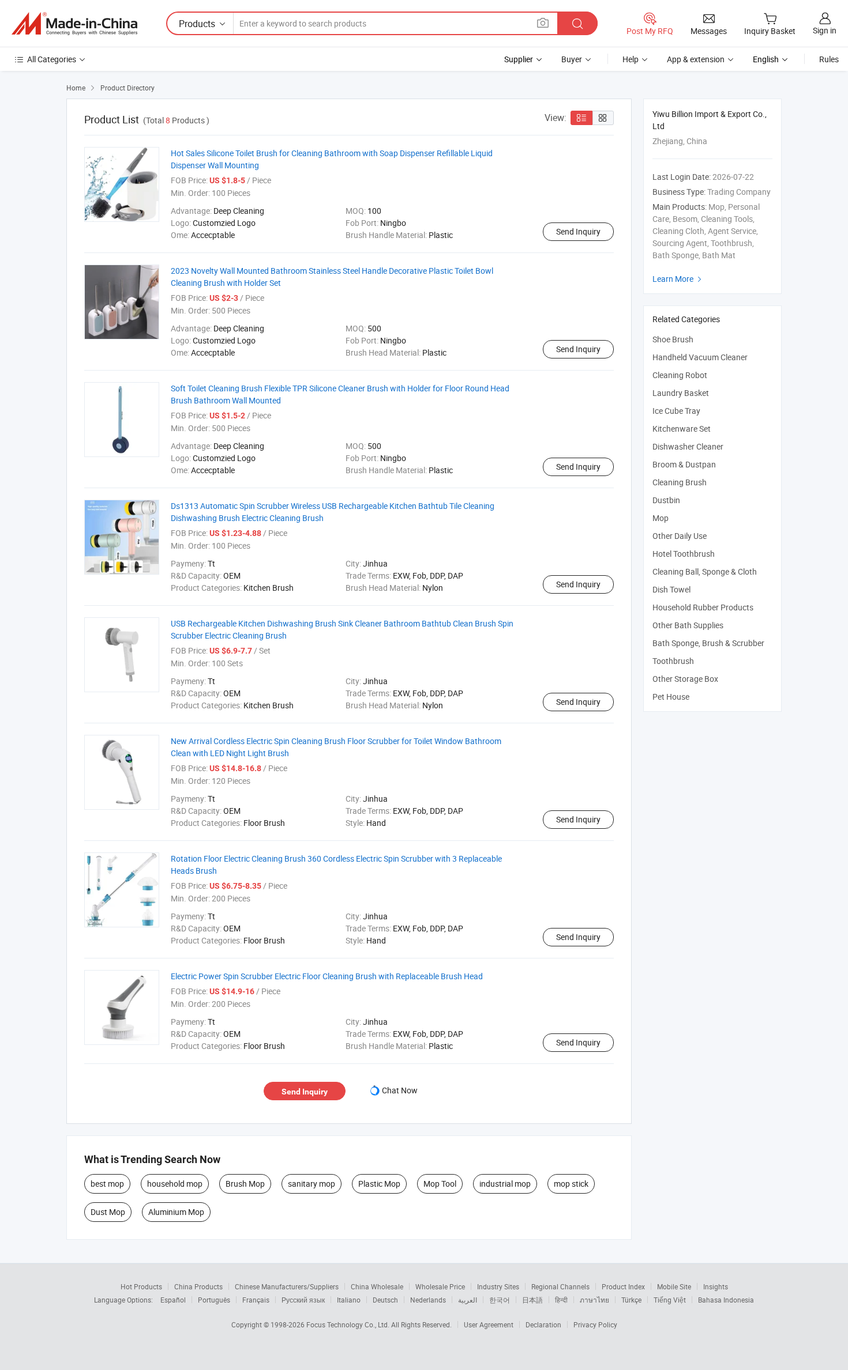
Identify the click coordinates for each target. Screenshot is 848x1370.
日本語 (532, 1299)
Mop (660, 517)
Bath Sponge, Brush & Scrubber (708, 642)
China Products (198, 1286)
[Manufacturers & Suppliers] (74, 24)
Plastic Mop (379, 1183)
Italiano (349, 1299)
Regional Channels (560, 1286)
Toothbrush (673, 660)
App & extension (696, 59)
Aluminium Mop (176, 1211)
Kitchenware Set (681, 428)
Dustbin (666, 500)
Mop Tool (439, 1183)
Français (255, 1299)
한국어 (499, 1299)
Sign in (824, 30)
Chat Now (400, 1090)
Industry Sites (498, 1286)
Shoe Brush (672, 339)
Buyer (571, 59)
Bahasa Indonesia (726, 1299)
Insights (715, 1286)
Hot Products (141, 1286)
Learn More (678, 278)
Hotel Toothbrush (683, 553)
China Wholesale (377, 1286)
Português (214, 1299)
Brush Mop (245, 1183)
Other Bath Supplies (687, 625)
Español (173, 1299)
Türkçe (631, 1299)
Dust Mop (108, 1211)
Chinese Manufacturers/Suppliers (287, 1286)
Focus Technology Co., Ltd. (348, 1324)
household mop (174, 1183)
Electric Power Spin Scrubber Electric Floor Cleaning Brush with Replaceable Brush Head (327, 976)
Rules (829, 59)
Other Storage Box (685, 678)
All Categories (51, 59)
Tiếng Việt (670, 1299)
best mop (107, 1183)
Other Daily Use (679, 535)
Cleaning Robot (679, 374)
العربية (467, 1299)
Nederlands (428, 1299)
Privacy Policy (595, 1324)
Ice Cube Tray (676, 410)
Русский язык (303, 1299)
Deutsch (385, 1299)
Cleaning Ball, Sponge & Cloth (704, 571)
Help (630, 59)
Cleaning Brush (679, 482)
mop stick (571, 1183)
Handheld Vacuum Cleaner (700, 357)
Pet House (670, 696)
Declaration (543, 1324)
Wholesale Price (440, 1286)
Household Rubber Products (702, 607)
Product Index (623, 1286)
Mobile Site (674, 1286)
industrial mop (505, 1183)
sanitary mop (311, 1183)
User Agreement (488, 1324)
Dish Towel (671, 589)
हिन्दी (561, 1299)
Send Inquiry (578, 231)
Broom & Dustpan (684, 464)
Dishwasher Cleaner (687, 446)
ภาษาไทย (594, 1299)
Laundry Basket (680, 392)
